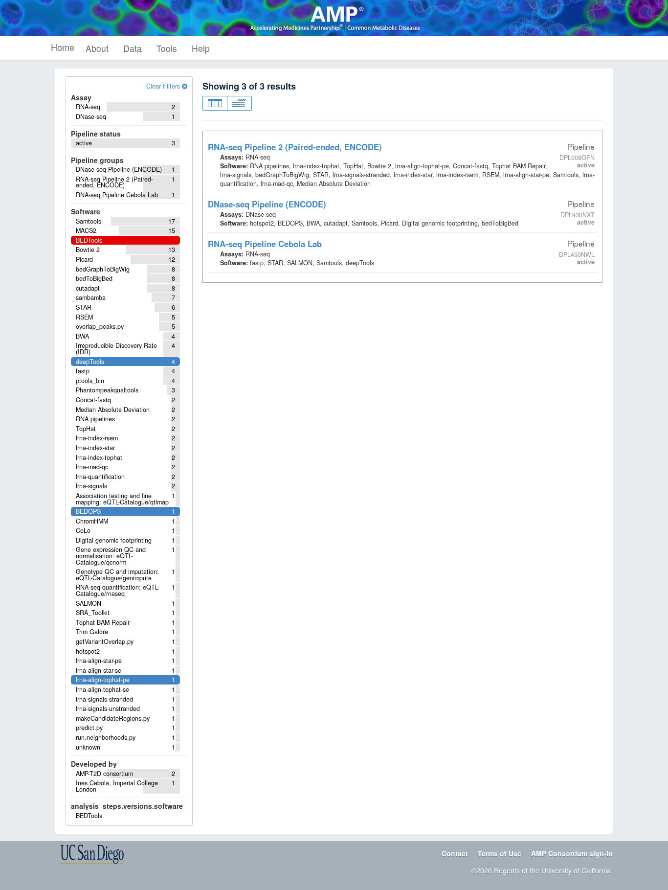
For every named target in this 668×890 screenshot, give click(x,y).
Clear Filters (164, 86)
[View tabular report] (214, 103)
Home (62, 47)
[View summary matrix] (239, 103)
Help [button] (201, 48)
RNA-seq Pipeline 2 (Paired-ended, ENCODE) (295, 147)
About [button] (97, 48)
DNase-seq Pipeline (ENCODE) (267, 204)
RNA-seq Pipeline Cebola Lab (265, 244)
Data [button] (132, 48)
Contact (455, 853)
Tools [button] (166, 48)
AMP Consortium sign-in (572, 853)
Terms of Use (499, 853)
